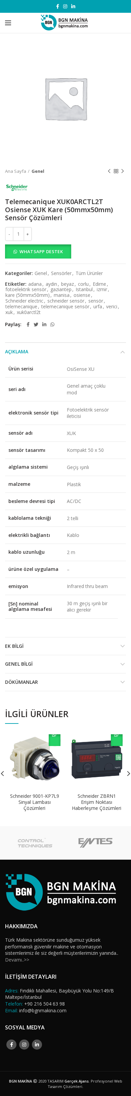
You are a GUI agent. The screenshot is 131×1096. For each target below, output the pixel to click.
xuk (9, 312)
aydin (51, 284)
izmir (102, 289)
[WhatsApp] (52, 324)
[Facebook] (57, 6)
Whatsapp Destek (41, 251)
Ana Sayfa (15, 171)
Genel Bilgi (19, 664)
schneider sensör (65, 301)
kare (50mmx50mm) (27, 295)
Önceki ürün (109, 171)
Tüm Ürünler (89, 273)
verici (111, 307)
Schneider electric (24, 301)
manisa (62, 295)
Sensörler (61, 273)
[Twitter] (36, 324)
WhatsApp (54, 740)
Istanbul (84, 289)
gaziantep (61, 289)
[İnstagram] (65, 6)
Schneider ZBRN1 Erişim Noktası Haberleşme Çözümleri (96, 802)
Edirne (99, 284)
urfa (97, 307)
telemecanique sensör (65, 307)
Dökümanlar (21, 682)
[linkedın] (73, 6)
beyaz (67, 284)
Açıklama (16, 351)
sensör (95, 301)
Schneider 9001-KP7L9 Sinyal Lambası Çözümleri (34, 802)
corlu (83, 284)
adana (35, 284)
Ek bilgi (14, 646)
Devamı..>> (17, 959)
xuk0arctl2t (29, 312)
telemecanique (21, 307)
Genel (38, 171)
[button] (65, 251)
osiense (82, 295)
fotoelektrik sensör (25, 289)
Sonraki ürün (122, 171)
